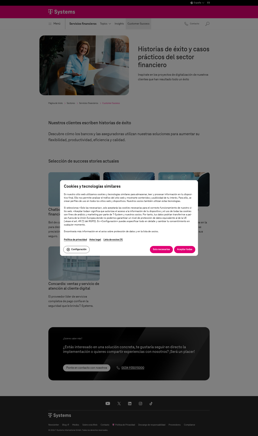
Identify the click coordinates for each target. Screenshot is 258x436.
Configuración (78, 249)
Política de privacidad (75, 239)
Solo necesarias (161, 249)
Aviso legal (95, 239)
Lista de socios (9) (113, 239)
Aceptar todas (184, 249)
